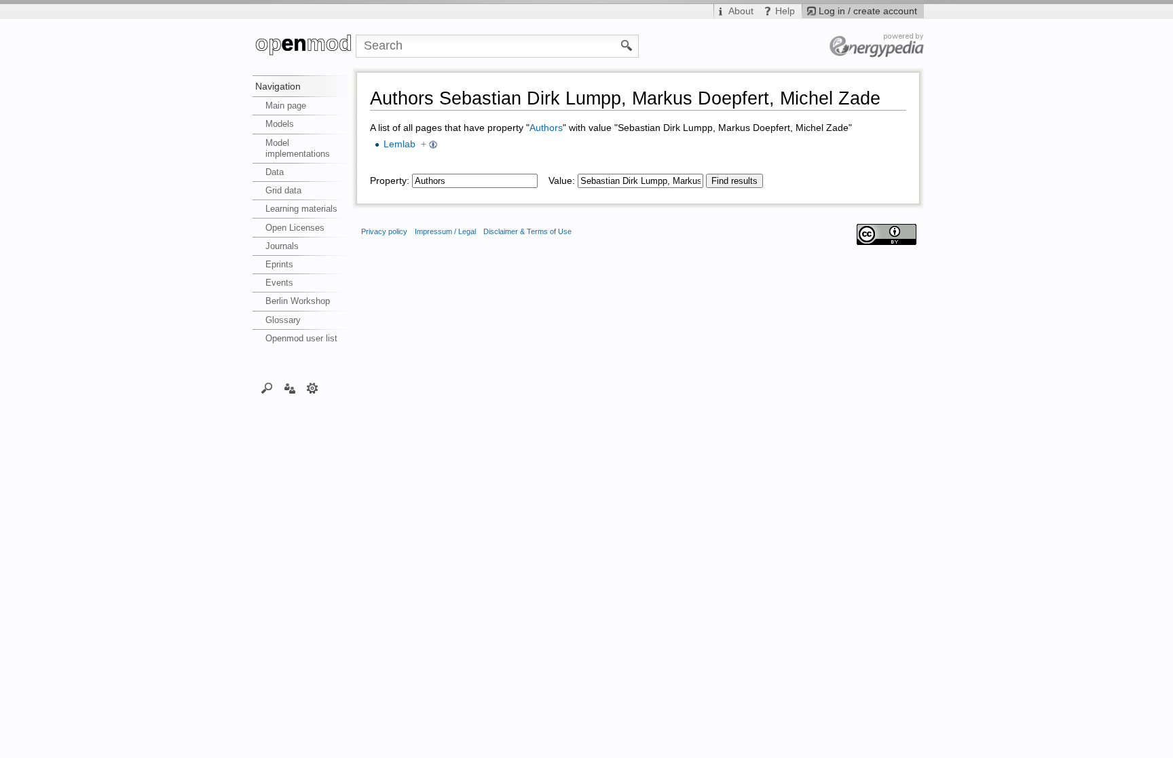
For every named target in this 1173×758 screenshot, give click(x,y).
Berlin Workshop (297, 301)
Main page (285, 105)
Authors (546, 128)
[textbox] (475, 181)
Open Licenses (294, 228)
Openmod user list (301, 338)
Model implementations (297, 148)
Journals (282, 246)
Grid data (283, 190)
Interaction (289, 387)
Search (267, 387)
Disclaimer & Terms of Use (527, 231)
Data (274, 172)
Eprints (279, 264)
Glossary (283, 320)
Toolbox (312, 387)
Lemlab (399, 144)
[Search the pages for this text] (627, 44)
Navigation (278, 86)
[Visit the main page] (304, 46)
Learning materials (301, 209)
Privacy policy (384, 231)
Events (279, 283)
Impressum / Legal (445, 231)
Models (279, 124)
